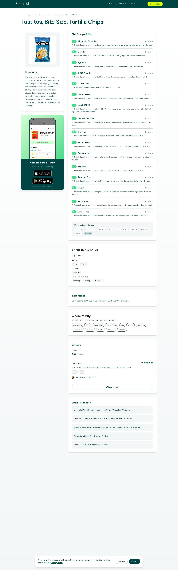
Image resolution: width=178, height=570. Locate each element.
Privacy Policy (57, 563)
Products (24, 15)
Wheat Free (83, 212)
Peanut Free (84, 142)
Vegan (81, 188)
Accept (134, 561)
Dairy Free (83, 52)
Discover (112, 4)
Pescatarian (83, 153)
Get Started (155, 4)
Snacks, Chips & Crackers (41, 15)
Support (132, 4)
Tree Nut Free (84, 177)
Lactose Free (84, 94)
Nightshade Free (86, 118)
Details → (149, 41)
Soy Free (82, 166)
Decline (121, 561)
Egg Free (82, 62)
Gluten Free (83, 83)
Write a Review (112, 387)
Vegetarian (83, 201)
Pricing (122, 4)
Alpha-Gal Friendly (87, 41)
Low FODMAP (84, 105)
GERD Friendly (84, 73)
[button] (79, 229)
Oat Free (82, 132)
